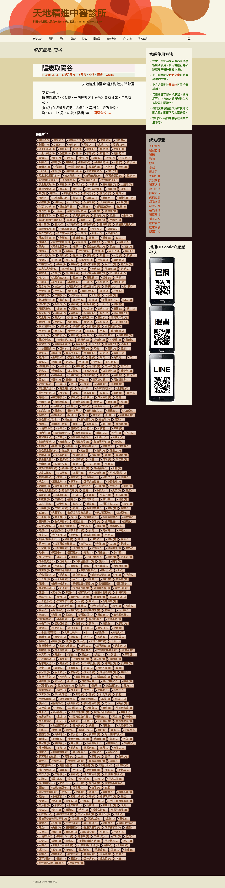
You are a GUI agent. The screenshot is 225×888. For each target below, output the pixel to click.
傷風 (119, 814)
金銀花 (44, 322)
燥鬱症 (44, 570)
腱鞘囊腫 (105, 583)
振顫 (104, 393)
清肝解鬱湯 (47, 770)
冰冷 (43, 849)
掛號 (84, 38)
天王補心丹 (76, 166)
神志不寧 (59, 397)
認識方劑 (154, 206)
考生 (64, 663)
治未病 (89, 858)
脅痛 (88, 428)
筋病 (104, 153)
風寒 (86, 384)
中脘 (56, 730)
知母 (111, 171)
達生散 (71, 801)
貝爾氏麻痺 (81, 215)
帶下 (56, 809)
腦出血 (115, 450)
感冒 (59, 140)
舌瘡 (115, 849)
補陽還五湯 (104, 206)
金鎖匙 (57, 357)
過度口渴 (45, 472)
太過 (43, 778)
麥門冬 (105, 193)
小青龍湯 (45, 601)
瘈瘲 (77, 464)
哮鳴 (77, 508)
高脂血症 (93, 770)
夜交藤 (44, 313)
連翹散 (128, 521)
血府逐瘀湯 (121, 614)
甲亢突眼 (115, 778)
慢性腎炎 (68, 450)
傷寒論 (60, 734)
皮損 (103, 144)
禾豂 (120, 277)
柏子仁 (86, 543)
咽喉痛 (84, 162)
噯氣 (109, 770)
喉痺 (43, 162)
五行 (109, 756)
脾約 (64, 299)
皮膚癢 (78, 237)
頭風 (125, 805)
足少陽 (73, 370)
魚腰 (64, 237)
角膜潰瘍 (45, 477)
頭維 (114, 246)
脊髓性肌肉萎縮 (83, 583)
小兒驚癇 (59, 796)
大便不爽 (121, 588)
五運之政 (100, 836)
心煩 (88, 308)
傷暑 (114, 739)
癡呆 (43, 610)
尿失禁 (78, 725)
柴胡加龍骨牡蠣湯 (50, 220)
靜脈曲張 (86, 614)
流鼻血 (108, 623)
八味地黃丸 (60, 198)
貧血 (88, 721)
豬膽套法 (116, 526)
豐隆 (43, 787)
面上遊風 (91, 823)
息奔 (96, 455)
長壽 (93, 725)
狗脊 (122, 499)
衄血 (43, 827)
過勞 (104, 357)
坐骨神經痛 (60, 583)
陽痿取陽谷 (57, 68)
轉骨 (97, 415)
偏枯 (61, 690)
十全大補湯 (47, 153)
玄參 (88, 282)
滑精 (111, 348)
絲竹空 (44, 224)
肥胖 (59, 322)
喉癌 (56, 641)
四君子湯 (45, 503)
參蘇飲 (78, 326)
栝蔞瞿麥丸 (94, 743)
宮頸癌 (57, 761)
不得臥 (67, 468)
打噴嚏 (87, 317)
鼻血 (86, 654)
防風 (56, 162)
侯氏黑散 (61, 455)
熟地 (88, 637)
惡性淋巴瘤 (47, 605)
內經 (56, 614)
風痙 (130, 490)
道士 (131, 393)
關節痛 (110, 344)
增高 (56, 841)
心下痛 (123, 610)
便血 (130, 433)
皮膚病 (97, 548)
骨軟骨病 (76, 863)
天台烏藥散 (81, 348)
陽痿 (100, 74)
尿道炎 (73, 628)
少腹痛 (122, 845)
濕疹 (125, 189)
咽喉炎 (119, 144)
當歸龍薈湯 (47, 441)
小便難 (115, 339)
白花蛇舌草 (65, 233)
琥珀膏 (99, 739)
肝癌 (64, 149)
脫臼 (70, 614)
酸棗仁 (86, 220)
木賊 (59, 707)
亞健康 (57, 406)
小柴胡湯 (102, 162)
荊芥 (54, 193)
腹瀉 (129, 251)
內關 (108, 845)
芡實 (91, 503)
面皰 (43, 424)
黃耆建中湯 (94, 508)
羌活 (59, 681)
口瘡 (127, 246)
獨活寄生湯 (92, 703)
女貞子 (65, 783)
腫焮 (107, 579)
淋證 (125, 508)
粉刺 (125, 543)
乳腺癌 (100, 849)
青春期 (116, 384)
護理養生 (154, 223)
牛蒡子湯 (93, 464)
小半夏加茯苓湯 (49, 632)
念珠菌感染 (124, 721)
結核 (43, 379)
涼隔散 (92, 579)
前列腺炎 (72, 273)
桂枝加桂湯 (60, 787)
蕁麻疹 (108, 198)
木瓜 (61, 716)
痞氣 (43, 277)
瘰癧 (107, 707)
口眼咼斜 (45, 264)
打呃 (116, 836)
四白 (127, 299)
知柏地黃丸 (102, 441)
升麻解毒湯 (81, 401)
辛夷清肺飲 (47, 765)
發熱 (116, 433)
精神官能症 (90, 446)
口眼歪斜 (86, 260)
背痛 (120, 397)
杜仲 (72, 681)
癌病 (118, 628)
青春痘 (57, 370)
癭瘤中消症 (103, 592)
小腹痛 (73, 282)
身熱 (43, 796)
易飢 (61, 428)
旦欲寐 (44, 499)
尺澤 (69, 756)
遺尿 (77, 255)
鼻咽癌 (44, 166)
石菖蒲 (76, 734)
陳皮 (59, 317)
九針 (96, 295)
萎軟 (124, 818)
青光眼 (126, 264)
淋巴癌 (78, 459)
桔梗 (96, 211)
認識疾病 (154, 180)
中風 (83, 158)
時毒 (125, 344)
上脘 (82, 756)
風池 (102, 317)
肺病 (43, 251)
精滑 (127, 681)
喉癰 (130, 605)
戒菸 (81, 641)
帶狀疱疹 (102, 406)
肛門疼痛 (45, 619)
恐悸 (109, 703)
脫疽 (109, 464)
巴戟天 (89, 747)
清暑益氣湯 (47, 561)
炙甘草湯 (104, 397)
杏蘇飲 (44, 743)
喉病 (88, 668)
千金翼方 (79, 548)
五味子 (97, 233)
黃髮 (120, 694)
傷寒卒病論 (97, 761)
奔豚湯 (110, 366)
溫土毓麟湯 (67, 699)
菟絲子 (57, 552)
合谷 (59, 331)
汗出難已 (61, 495)
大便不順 (114, 619)
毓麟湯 (44, 734)
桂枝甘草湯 (65, 814)
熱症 (43, 530)
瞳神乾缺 (45, 747)
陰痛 (80, 623)
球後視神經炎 (85, 561)
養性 (88, 690)
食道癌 (65, 153)
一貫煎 (44, 654)
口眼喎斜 (109, 370)
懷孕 (64, 189)
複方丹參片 (72, 175)
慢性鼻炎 (125, 792)
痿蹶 (75, 397)
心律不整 (61, 464)
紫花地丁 (72, 353)
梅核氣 (104, 419)
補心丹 (106, 570)
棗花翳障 (75, 805)
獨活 (64, 215)
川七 (80, 783)
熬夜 (64, 588)
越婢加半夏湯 (114, 783)
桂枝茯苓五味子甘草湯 (53, 818)
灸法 (91, 74)
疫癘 (56, 446)
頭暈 (111, 189)
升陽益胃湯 (67, 765)
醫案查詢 (143, 38)
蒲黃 (93, 237)
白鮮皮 (119, 357)
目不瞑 (122, 765)
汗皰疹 (73, 224)
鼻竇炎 (73, 703)
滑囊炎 (125, 712)
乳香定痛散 (124, 707)
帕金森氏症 (60, 424)
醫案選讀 (154, 184)
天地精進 (37, 38)
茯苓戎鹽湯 (63, 650)
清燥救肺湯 (60, 246)
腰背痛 (44, 672)
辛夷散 (60, 295)
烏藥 (80, 792)
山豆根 (44, 579)
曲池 (59, 286)
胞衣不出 (61, 521)
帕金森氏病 (47, 459)
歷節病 (94, 166)
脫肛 (77, 424)
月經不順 (104, 668)
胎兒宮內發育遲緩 (79, 512)
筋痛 (43, 641)
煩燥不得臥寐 (48, 468)
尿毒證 (130, 654)
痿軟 (70, 849)
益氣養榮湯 (113, 326)
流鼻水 (103, 308)
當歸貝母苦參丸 (65, 570)
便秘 (104, 149)
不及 (61, 747)
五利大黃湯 (63, 433)
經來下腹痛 (66, 685)
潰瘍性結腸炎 (61, 242)
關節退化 (88, 291)
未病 (127, 215)
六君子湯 (125, 725)
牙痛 (77, 495)
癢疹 (70, 158)
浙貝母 (104, 814)
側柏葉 (73, 322)
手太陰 (44, 291)
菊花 (77, 579)
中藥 (104, 832)
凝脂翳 (62, 503)
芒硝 (88, 552)
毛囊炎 (44, 464)
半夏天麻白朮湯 (78, 739)
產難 (72, 406)
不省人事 (91, 370)
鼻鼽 (80, 366)
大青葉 (81, 242)
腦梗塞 (108, 446)
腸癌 (87, 490)
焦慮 (59, 566)
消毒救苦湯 (113, 827)
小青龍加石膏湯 (88, 845)
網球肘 (108, 823)
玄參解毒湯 (83, 433)
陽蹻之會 (105, 765)
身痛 (43, 357)
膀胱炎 (119, 282)
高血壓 (44, 211)
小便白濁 (72, 823)
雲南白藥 (95, 619)
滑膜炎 (44, 681)
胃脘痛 (89, 353)
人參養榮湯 (47, 348)
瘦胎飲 (105, 858)
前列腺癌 (100, 468)
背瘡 (72, 317)
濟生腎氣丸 (47, 184)
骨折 (125, 268)
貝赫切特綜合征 (49, 539)
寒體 (96, 756)
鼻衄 (70, 379)
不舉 (130, 716)
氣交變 (128, 410)
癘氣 (110, 818)
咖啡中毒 (84, 388)
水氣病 (65, 366)
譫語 (125, 796)
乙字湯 (44, 295)
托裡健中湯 (47, 645)
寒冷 (119, 419)
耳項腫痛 (75, 707)
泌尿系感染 (47, 659)
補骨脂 (126, 370)
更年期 (103, 690)
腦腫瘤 (92, 424)
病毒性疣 (45, 690)
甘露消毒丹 (88, 180)
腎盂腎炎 (66, 388)
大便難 (84, 251)
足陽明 (78, 299)
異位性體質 (47, 326)
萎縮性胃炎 (47, 237)
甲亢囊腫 (102, 566)
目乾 (43, 725)
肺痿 (129, 849)
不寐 (43, 171)
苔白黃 (62, 472)
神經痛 (112, 743)
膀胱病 (89, 854)
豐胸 (70, 809)
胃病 (43, 158)
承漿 (64, 326)
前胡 (104, 353)
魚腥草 (117, 437)
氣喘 (91, 255)
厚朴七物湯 (63, 694)
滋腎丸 (123, 530)
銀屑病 (86, 645)
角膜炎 (92, 805)
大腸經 (123, 477)
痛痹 (99, 654)
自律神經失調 (48, 180)
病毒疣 (73, 286)
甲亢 (80, 184)
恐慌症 (101, 632)
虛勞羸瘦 (111, 521)
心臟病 (103, 428)
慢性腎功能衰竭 (49, 419)
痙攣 (82, 605)
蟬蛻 (43, 397)
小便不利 (45, 836)
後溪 (104, 291)
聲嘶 (61, 477)
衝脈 (122, 703)
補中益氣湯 (94, 189)
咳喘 (75, 672)
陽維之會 (77, 796)
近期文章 (127, 38)
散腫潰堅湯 (92, 827)
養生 (61, 264)
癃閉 (72, 499)
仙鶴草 (94, 326)
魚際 (43, 730)
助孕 (70, 362)
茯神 (100, 486)
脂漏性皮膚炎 (125, 224)
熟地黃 (44, 486)
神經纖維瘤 (110, 517)
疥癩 (75, 428)
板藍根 (60, 304)
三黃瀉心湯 (101, 379)
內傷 (86, 801)
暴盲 (43, 535)
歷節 (93, 601)
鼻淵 (43, 739)
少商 (115, 641)
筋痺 (130, 574)
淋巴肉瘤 (45, 233)
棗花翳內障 (92, 774)
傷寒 (91, 140)
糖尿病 (75, 140)
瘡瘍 (118, 375)
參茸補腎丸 (81, 588)
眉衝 (118, 308)
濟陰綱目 (117, 331)
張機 (59, 668)
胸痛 (75, 721)
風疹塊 (71, 446)
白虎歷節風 (60, 725)
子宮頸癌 (68, 180)
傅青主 (44, 668)
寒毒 (80, 694)
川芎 (59, 211)
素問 (61, 557)
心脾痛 (100, 384)
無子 (43, 552)
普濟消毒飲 (98, 641)
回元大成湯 (67, 645)
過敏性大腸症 (48, 490)
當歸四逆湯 (126, 823)
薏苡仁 (94, 366)
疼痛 (83, 362)
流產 (61, 437)
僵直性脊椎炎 (80, 712)
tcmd (111, 74)
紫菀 (80, 344)
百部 (43, 845)
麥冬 (59, 291)
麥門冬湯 (75, 331)
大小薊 (110, 295)
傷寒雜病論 (88, 699)
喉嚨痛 (110, 211)
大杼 (56, 273)
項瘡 (43, 260)
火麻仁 (44, 410)
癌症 (44, 140)
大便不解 (59, 535)
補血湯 (127, 650)
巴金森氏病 (90, 517)
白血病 (92, 198)
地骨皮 (97, 752)
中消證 (114, 654)
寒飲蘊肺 (79, 787)
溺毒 (75, 481)
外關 (118, 291)
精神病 (44, 543)
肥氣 (114, 486)
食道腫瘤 (109, 601)
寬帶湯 (60, 637)
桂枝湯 (94, 783)
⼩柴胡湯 (64, 619)
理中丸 (65, 561)
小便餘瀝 (93, 734)
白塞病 (73, 566)
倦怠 (118, 406)
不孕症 (125, 158)
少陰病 (60, 335)
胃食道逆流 (71, 193)
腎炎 (75, 690)
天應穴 (44, 508)
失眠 (44, 144)
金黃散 (73, 610)
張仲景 (123, 242)
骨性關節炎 (109, 180)
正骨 (43, 406)
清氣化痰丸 (76, 530)
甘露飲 (86, 206)
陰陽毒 (121, 455)
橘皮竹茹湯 (47, 588)
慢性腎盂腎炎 (48, 450)
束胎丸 (83, 468)
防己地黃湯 (118, 273)
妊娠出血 (61, 401)
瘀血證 (86, 450)
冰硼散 (92, 707)
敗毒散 (44, 694)
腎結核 (57, 628)
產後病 (44, 331)
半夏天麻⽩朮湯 (81, 716)
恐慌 (98, 348)
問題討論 (154, 231)
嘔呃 (43, 415)
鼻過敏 (119, 260)
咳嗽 (91, 153)
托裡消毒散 (47, 215)
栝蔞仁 (119, 690)
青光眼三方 (121, 379)
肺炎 (83, 379)
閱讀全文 (102, 113)
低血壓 (70, 419)
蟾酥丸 (121, 579)
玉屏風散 (59, 481)
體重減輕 (125, 335)
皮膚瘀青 (45, 716)
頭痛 (106, 140)
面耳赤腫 (45, 858)
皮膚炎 (44, 566)
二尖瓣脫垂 (92, 663)
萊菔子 (78, 472)
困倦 (116, 561)
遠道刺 (84, 849)
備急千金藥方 (101, 574)
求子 (93, 184)
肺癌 (77, 149)
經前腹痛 (114, 548)
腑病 (118, 393)
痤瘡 (122, 166)
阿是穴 (108, 477)
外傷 (127, 739)
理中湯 (111, 362)
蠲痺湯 (112, 229)
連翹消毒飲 (108, 672)
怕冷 (86, 406)
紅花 (91, 331)
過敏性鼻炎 (126, 198)
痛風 (120, 193)
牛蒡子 (105, 495)
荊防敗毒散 (94, 171)
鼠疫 (56, 849)
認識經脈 (154, 197)
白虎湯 (123, 446)
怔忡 (56, 251)
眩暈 (121, 206)
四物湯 (89, 193)
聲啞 (77, 503)
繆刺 (75, 335)
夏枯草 (123, 770)
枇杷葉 (44, 650)
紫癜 (43, 854)
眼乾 (128, 685)
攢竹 (99, 251)
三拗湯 (122, 512)
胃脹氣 (44, 495)
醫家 (75, 858)
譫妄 (130, 827)
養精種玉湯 (76, 761)
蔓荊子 (57, 282)
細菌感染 (88, 832)
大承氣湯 (126, 415)
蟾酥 (70, 251)
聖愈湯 (103, 282)
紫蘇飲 (71, 832)
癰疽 (72, 291)
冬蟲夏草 (79, 455)
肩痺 (64, 574)
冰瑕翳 (83, 836)
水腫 (82, 233)
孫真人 (101, 490)
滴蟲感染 (112, 685)
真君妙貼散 (76, 357)
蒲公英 (57, 375)
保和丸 (115, 659)
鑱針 (102, 730)
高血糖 (108, 530)
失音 (56, 827)
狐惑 (70, 592)
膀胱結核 (111, 841)
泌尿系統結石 (93, 481)
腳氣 (122, 623)
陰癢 (59, 654)
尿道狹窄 (79, 752)
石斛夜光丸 (94, 410)
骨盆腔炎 (45, 437)
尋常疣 (44, 344)
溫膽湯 (60, 313)
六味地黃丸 (47, 255)
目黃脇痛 (61, 579)
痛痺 (43, 752)
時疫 (72, 415)
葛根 (93, 299)
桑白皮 (103, 614)
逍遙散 (89, 375)
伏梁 (64, 393)
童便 (98, 401)
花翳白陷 (45, 384)
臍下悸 (60, 517)
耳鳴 (56, 823)
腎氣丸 (89, 202)
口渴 (107, 459)
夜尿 (131, 255)
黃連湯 (92, 277)
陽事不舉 (75, 410)
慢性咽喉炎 (47, 393)
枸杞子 (120, 699)
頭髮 (115, 730)
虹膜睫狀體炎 (114, 774)
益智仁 (119, 353)
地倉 (43, 375)
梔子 (77, 246)
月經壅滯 (117, 637)
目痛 (70, 841)
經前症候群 (99, 605)
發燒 (82, 268)
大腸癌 (97, 229)
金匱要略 (66, 605)
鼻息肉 (44, 286)
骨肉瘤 (99, 215)
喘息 (43, 481)
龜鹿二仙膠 (97, 472)
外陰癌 (130, 730)
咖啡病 (99, 659)
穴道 (120, 140)
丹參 (97, 362)
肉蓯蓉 (103, 322)
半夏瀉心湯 (47, 206)
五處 (99, 801)
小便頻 (57, 610)
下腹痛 (73, 668)
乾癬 (125, 348)
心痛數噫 (87, 765)
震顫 (56, 362)
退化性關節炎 (114, 734)
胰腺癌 (110, 268)
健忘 (131, 375)
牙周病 (83, 339)
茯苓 (125, 539)
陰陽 (96, 787)
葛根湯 (119, 153)
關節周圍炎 (110, 299)
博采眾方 (69, 74)
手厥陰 (105, 854)
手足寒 (86, 526)
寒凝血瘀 (94, 818)
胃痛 (43, 362)
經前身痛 (79, 521)
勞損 (77, 770)
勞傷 (56, 801)
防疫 (130, 836)
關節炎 (119, 149)
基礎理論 (154, 210)
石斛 (109, 242)
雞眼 (96, 685)
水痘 (120, 858)
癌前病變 (109, 184)
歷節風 (84, 592)
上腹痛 (126, 184)
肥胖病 (112, 233)
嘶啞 (119, 441)
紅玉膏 (121, 495)
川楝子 (94, 344)
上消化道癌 (94, 557)
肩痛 (107, 237)
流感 (59, 144)
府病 (64, 459)
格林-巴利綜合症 (104, 712)
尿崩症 (57, 530)
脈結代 (73, 854)
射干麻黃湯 (47, 663)
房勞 (80, 619)
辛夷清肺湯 (119, 317)
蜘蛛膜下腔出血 (65, 486)
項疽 (109, 610)
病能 (56, 832)
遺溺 (75, 308)
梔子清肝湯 (108, 796)
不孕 (109, 166)
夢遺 (96, 242)
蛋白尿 (97, 539)
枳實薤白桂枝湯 (49, 756)
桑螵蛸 (121, 424)
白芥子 (44, 774)
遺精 (100, 220)
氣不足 (126, 557)
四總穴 (44, 202)
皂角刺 (44, 805)
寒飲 (70, 730)
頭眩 (64, 770)
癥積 (61, 597)
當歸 (88, 322)
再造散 (108, 725)
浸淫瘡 (121, 459)
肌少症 (108, 499)
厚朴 (104, 313)
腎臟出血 (120, 566)
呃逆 (75, 477)
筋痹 (116, 605)
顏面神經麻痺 (77, 211)
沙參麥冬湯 (105, 335)
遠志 (77, 277)
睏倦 (75, 535)
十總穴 (44, 401)
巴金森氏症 (70, 490)
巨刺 (64, 348)
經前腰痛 (120, 313)
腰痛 (77, 198)
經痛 (107, 277)
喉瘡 (43, 801)
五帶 (104, 747)
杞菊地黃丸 (78, 295)
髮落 (64, 659)
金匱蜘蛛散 (102, 676)
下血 (88, 628)
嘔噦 (93, 792)
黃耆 (93, 530)
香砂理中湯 (63, 623)
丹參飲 (86, 486)
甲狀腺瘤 (61, 548)
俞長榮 (44, 623)
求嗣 (59, 166)
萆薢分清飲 (114, 175)
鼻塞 (70, 162)
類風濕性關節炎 (49, 175)
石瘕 (72, 654)
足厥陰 (57, 739)
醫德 (51, 38)
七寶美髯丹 (81, 659)
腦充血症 (45, 557)
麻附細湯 (87, 419)
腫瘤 (59, 410)
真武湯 (89, 672)
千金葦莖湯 (104, 512)
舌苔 (66, 792)
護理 (56, 353)
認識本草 (154, 201)
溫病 (43, 809)
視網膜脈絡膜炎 (106, 650)
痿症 (119, 676)
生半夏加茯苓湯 (62, 845)
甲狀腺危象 (60, 752)
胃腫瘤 (44, 637)
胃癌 (88, 144)
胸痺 (83, 685)
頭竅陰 (44, 304)
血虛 (100, 526)
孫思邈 (128, 517)
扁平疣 (114, 251)
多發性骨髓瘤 (48, 792)
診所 (73, 38)
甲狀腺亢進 (47, 388)
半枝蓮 (103, 260)
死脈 (43, 583)
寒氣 (127, 486)
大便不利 (45, 428)
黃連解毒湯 (47, 189)
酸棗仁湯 (99, 809)
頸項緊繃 (124, 583)
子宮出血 (120, 322)
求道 (93, 459)
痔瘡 (61, 308)
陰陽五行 (86, 730)
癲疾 (118, 428)
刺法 (59, 224)
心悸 (118, 162)
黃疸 (43, 353)
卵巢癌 (105, 224)
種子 (131, 162)
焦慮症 (99, 597)
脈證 (59, 805)
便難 (103, 561)
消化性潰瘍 (47, 574)
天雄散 (65, 441)
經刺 (130, 339)
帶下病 (84, 778)
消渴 (56, 158)
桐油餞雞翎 (92, 610)
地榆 (118, 304)
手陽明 (115, 220)
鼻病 (71, 220)
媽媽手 (57, 854)
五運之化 (109, 805)
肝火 (61, 721)
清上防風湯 (47, 149)
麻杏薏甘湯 (92, 286)
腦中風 (57, 778)
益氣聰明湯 (67, 206)
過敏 (97, 158)
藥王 (107, 424)
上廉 (43, 282)
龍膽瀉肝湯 (74, 171)
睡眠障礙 (45, 308)
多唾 (114, 761)
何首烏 (89, 313)
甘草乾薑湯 (118, 597)
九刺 (104, 304)
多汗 (96, 521)
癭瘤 (43, 628)
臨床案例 (154, 227)
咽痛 (56, 379)
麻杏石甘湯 (88, 570)
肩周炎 (117, 632)
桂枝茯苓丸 (65, 339)
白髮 (109, 787)
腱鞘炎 (76, 557)
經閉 (43, 242)
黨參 (100, 450)
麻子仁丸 (111, 286)
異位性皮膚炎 (96, 246)
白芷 (120, 237)
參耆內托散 (67, 526)
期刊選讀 (154, 189)
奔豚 (100, 543)
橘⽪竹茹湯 (90, 681)
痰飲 (43, 614)
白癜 (88, 397)
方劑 (73, 144)
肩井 (131, 308)
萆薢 (105, 699)
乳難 (43, 703)
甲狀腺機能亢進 (89, 841)
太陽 (118, 255)
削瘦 (43, 823)
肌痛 (75, 774)
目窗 (88, 335)
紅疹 (59, 202)
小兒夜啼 (114, 481)
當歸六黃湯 (63, 344)
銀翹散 (65, 184)
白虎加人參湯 (48, 268)
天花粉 (44, 335)
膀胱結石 (45, 814)
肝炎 (56, 260)
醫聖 (75, 637)
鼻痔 (96, 268)
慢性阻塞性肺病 (81, 437)
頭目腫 (73, 552)
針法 (125, 366)
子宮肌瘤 (106, 202)
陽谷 (83, 74)
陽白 (70, 260)
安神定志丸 (65, 601)
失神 (43, 832)
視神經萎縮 (102, 588)
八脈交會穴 (60, 277)
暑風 (43, 712)
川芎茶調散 (93, 175)
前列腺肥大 (47, 783)
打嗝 (43, 446)
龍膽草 (57, 415)
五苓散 (73, 375)
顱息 (111, 557)
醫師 (62, 38)
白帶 (43, 841)
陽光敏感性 (92, 264)
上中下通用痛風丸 (120, 801)
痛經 (43, 198)
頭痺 (75, 747)
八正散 (73, 202)
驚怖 (56, 592)
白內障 (128, 743)
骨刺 (116, 468)
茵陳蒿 (44, 521)
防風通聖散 (67, 229)
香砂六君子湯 (80, 597)
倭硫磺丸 (59, 712)
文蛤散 (60, 774)
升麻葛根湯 (104, 388)
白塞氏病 (61, 508)
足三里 (77, 818)
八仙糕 (99, 339)
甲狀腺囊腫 (119, 809)
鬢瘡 (125, 672)
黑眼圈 (89, 393)
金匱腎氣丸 (47, 229)
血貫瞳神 (45, 721)
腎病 (56, 171)
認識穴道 (154, 193)
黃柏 (77, 189)
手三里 (110, 264)
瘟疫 (127, 503)
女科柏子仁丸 (109, 503)
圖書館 (96, 38)
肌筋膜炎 (103, 645)
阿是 (109, 535)
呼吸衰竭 (104, 721)
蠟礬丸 (101, 433)
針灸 (91, 149)
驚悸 (93, 623)
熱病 (122, 756)
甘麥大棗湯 (86, 814)
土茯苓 (119, 832)
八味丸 (65, 676)
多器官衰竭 (90, 499)
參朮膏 (119, 552)
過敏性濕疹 (92, 535)
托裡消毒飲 (47, 676)
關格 (111, 508)
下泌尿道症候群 (94, 273)
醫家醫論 (154, 214)
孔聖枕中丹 (72, 632)
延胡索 (60, 743)
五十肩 (67, 268)
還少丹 (103, 628)
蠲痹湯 (108, 792)
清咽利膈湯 (47, 366)
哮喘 (69, 539)
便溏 (43, 592)
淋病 (75, 304)
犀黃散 (112, 410)
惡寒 (75, 264)
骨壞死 (101, 437)
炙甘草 (57, 512)
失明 (83, 809)
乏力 (127, 841)
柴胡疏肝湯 (47, 299)
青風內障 (82, 441)
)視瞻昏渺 (46, 685)
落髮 (43, 761)
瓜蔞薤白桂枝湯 (65, 543)
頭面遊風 (82, 676)
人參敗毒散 (47, 526)
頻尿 (114, 215)
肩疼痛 (120, 645)
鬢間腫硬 (72, 827)
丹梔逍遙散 (118, 472)
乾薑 (91, 495)
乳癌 (122, 202)
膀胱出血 (45, 597)
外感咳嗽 (45, 339)
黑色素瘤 (79, 574)
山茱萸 (44, 517)
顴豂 (43, 273)
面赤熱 (44, 433)
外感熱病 (91, 477)
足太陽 (128, 286)
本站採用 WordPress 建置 (45, 881)
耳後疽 (103, 552)
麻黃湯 (89, 304)
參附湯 (44, 455)
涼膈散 (112, 752)
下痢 (59, 499)
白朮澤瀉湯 (83, 650)
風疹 (131, 175)
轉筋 (130, 548)
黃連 (116, 716)
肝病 (104, 255)
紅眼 (110, 415)
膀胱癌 (89, 224)
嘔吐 (64, 255)
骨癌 (43, 370)
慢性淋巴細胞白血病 (51, 863)
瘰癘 (111, 401)
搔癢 (110, 158)
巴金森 (44, 548)
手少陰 (60, 672)
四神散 (44, 707)
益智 (99, 778)
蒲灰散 (101, 716)
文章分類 (111, 38)
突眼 (82, 539)
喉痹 (102, 637)
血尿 (104, 375)
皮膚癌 (126, 663)
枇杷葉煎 (122, 592)
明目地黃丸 (65, 836)
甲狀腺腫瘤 (47, 699)
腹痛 (61, 858)
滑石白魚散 (110, 681)
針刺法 (105, 694)
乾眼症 (119, 747)
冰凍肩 (110, 663)
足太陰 (44, 317)
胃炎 (43, 246)
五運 (61, 384)
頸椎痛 (57, 703)
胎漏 (120, 854)
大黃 (116, 490)
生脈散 (122, 388)
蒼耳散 (76, 743)
